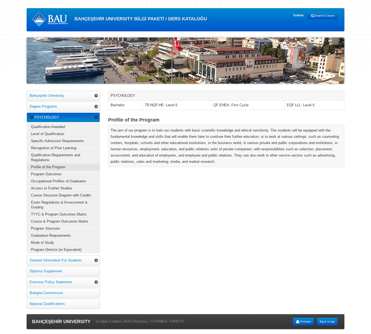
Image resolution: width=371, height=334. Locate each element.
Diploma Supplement (46, 271)
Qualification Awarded (48, 127)
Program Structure (45, 228)
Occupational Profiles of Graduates (58, 181)
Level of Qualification (47, 134)
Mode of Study (42, 243)
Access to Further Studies (51, 188)
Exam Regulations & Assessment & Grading (59, 204)
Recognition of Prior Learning (53, 148)
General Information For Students (56, 260)
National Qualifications (47, 304)
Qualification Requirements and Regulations (55, 157)
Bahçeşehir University (47, 95)
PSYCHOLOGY (46, 117)
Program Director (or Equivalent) (56, 250)
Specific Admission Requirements (57, 141)
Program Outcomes (46, 174)
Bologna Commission (46, 293)
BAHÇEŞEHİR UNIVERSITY (61, 321)
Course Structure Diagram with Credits (61, 195)
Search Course (325, 15)
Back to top (327, 321)
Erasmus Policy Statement (51, 282)
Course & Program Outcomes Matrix (59, 221)
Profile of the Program (48, 167)
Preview (305, 321)
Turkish (298, 15)
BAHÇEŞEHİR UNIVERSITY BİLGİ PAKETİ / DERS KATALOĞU (140, 18)
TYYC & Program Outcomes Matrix (59, 214)
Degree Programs (43, 106)
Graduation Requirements (51, 235)
